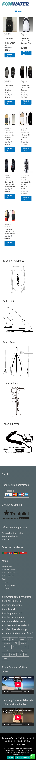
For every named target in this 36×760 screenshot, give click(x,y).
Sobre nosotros (7, 567)
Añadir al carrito (9, 55)
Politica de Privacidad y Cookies (12, 533)
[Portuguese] (20, 553)
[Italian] (18, 553)
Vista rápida (10, 30)
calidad (22, 639)
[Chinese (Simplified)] (5, 553)
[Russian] (23, 553)
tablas (5, 658)
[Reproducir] (4, 692)
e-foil (29, 639)
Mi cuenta (7, 589)
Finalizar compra (9, 586)
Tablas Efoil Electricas (9, 570)
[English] (10, 553)
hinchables (7, 651)
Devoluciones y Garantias (10, 536)
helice (25, 647)
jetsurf (15, 651)
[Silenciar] (28, 692)
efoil (15, 643)
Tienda (4, 579)
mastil (5, 655)
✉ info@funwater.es (24, 738)
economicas (7, 643)
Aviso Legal (6, 539)
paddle (13, 655)
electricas (6, 647)
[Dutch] (8, 553)
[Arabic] (3, 553)
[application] (18, 685)
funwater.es (16, 647)
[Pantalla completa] (32, 692)
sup (20, 655)
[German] (15, 553)
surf (26, 655)
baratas (14, 639)
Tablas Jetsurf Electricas (10, 573)
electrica (23, 643)
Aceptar (10, 757)
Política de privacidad (22, 757)
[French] (13, 553)
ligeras (23, 651)
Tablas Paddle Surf (8, 576)
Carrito (6, 582)
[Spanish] (25, 553)
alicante (6, 639)
